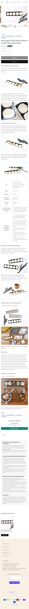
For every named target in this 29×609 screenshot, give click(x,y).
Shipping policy (6, 552)
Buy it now (14, 61)
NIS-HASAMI (3, 34)
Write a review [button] (14, 428)
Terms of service (6, 549)
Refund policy (6, 543)
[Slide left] (11, 29)
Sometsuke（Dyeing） (11, 36)
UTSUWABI (16, 604)
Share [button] (4, 435)
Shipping (2, 47)
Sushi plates (4, 37)
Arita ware (3, 36)
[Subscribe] (21, 577)
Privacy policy (6, 546)
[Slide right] (17, 29)
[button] (1, 2)
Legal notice (5, 556)
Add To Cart (4, 535)
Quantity (2, 50)
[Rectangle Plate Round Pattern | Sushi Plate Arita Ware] (7, 522)
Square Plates (19, 36)
